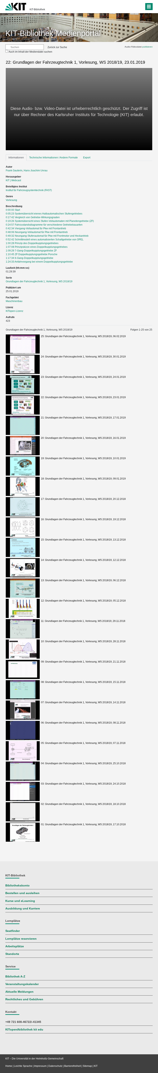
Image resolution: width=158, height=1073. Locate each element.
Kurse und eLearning (20, 900)
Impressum (40, 1066)
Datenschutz (55, 1066)
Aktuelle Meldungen (19, 991)
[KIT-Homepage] (15, 6)
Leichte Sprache (23, 1066)
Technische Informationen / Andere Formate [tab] (53, 157)
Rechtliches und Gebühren (24, 999)
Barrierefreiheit (72, 1066)
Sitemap (87, 1066)
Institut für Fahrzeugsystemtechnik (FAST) (29, 190)
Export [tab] (86, 157)
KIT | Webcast (13, 180)
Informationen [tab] (16, 157)
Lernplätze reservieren (21, 938)
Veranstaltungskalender (22, 984)
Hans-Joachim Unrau (36, 170)
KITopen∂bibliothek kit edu (24, 1029)
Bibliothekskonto (17, 885)
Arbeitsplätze (14, 946)
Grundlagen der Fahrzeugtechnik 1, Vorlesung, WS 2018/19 (39, 281)
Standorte (12, 953)
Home (8, 1066)
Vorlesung (11, 200)
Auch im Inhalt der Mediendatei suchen (30, 51)
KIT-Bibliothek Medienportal (53, 33)
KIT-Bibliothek (37, 9)
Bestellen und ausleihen (22, 893)
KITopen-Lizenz (14, 311)
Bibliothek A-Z (15, 976)
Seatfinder (12, 930)
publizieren (147, 47)
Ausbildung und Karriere (22, 908)
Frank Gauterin (14, 170)
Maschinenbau (14, 301)
